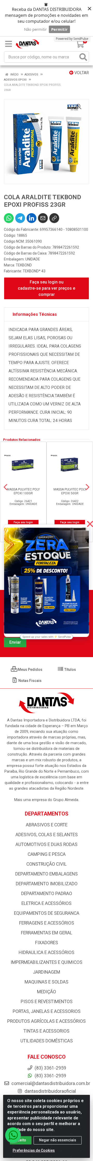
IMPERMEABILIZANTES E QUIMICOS (46, 962)
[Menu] (8, 44)
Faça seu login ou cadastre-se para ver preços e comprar (46, 288)
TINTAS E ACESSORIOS (46, 1031)
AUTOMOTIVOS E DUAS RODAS (47, 844)
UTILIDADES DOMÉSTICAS (46, 1040)
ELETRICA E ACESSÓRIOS (46, 903)
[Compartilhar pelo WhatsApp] (9, 218)
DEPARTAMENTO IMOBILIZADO (47, 883)
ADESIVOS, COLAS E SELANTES (47, 834)
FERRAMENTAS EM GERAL (46, 932)
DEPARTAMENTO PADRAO (46, 893)
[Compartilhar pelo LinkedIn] (31, 218)
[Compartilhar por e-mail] (43, 218)
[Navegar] (5, 487)
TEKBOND (24, 265)
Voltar (81, 72)
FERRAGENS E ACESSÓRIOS (46, 923)
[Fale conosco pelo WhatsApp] (13, 1135)
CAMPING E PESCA (47, 854)
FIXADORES (46, 942)
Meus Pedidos (29, 669)
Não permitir (35, 29)
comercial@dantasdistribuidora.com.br (50, 1083)
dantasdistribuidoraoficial (50, 1091)
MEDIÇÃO (46, 991)
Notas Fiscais (30, 681)
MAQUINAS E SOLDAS (46, 982)
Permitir (59, 29)
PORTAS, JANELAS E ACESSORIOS (47, 1011)
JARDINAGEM (46, 972)
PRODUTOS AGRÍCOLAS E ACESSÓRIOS (46, 1021)
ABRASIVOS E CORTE (46, 824)
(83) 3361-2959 (50, 1075)
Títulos (70, 669)
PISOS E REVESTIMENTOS (47, 1001)
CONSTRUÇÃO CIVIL (46, 864)
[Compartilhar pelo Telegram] (20, 218)
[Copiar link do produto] (54, 218)
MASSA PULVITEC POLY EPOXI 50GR (69, 491)
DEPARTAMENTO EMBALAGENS (46, 873)
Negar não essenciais (57, 1140)
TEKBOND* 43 (34, 271)
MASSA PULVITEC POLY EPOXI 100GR (23, 491)
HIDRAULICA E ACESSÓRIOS (46, 952)
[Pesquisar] (83, 57)
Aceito (20, 1140)
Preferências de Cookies (34, 1150)
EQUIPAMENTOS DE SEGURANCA (46, 913)
